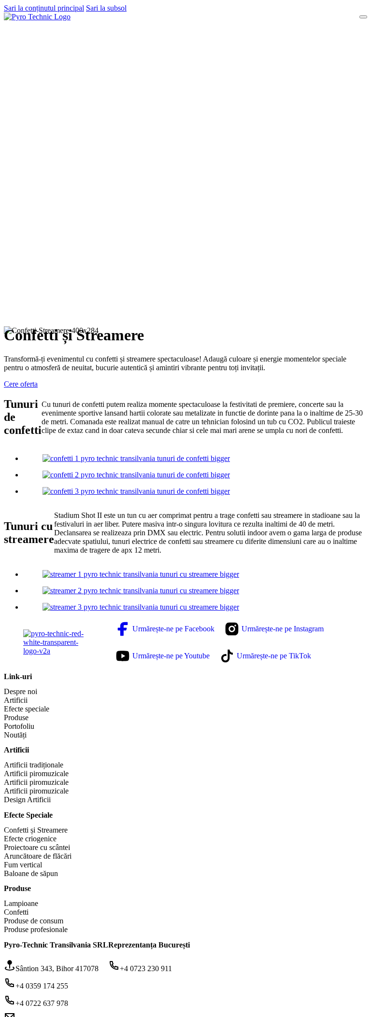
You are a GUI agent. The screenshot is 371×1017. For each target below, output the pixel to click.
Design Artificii (27, 799)
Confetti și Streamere (36, 830)
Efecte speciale (26, 709)
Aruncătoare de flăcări (37, 856)
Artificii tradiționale (33, 765)
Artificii (16, 700)
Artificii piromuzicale (36, 773)
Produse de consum (33, 921)
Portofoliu (19, 726)
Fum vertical (23, 865)
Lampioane (21, 903)
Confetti (16, 912)
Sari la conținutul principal (44, 8)
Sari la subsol (106, 8)
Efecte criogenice (30, 839)
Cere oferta (21, 384)
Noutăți (15, 735)
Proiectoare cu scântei (37, 847)
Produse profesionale (36, 929)
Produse (16, 717)
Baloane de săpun (31, 873)
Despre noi (20, 691)
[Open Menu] (363, 16)
